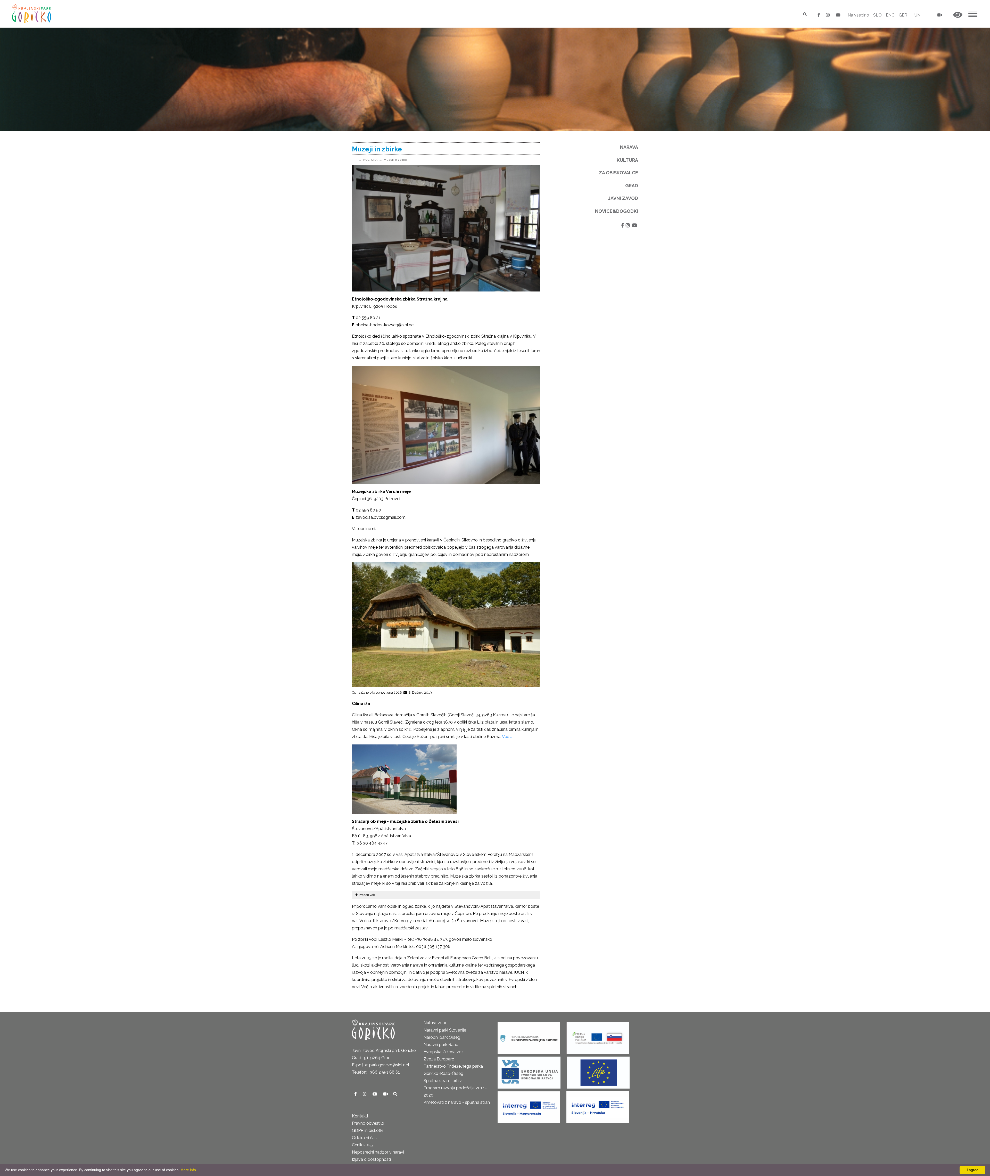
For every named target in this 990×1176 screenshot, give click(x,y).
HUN (915, 15)
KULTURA (370, 159)
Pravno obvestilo (368, 1123)
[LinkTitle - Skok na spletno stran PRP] (598, 1036)
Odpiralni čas (364, 1137)
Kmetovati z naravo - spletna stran (457, 1102)
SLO (877, 15)
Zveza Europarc (439, 1059)
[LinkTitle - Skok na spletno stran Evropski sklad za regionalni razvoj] (529, 1070)
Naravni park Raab (441, 1044)
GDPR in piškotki (367, 1130)
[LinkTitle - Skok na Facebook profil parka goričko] (819, 15)
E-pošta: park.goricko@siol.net (380, 1065)
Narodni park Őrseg (442, 1037)
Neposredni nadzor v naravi (378, 1152)
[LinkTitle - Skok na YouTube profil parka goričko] (838, 15)
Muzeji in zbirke (395, 159)
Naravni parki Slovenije (445, 1030)
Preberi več (366, 895)
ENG (890, 15)
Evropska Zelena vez (444, 1051)
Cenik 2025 (362, 1144)
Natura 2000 (436, 1022)
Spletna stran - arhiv (443, 1080)
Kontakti (360, 1116)
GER (903, 15)
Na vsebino (858, 15)
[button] (958, 15)
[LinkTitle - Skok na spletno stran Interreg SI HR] (598, 1105)
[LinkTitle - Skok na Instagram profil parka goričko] (828, 15)
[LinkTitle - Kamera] (386, 1094)
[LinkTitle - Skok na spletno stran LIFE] (598, 1070)
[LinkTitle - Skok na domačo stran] (32, 13)
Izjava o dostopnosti (371, 1159)
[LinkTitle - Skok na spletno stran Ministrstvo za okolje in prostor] (529, 1036)
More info (188, 1170)
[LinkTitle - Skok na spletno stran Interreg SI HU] (529, 1105)
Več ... (507, 736)
